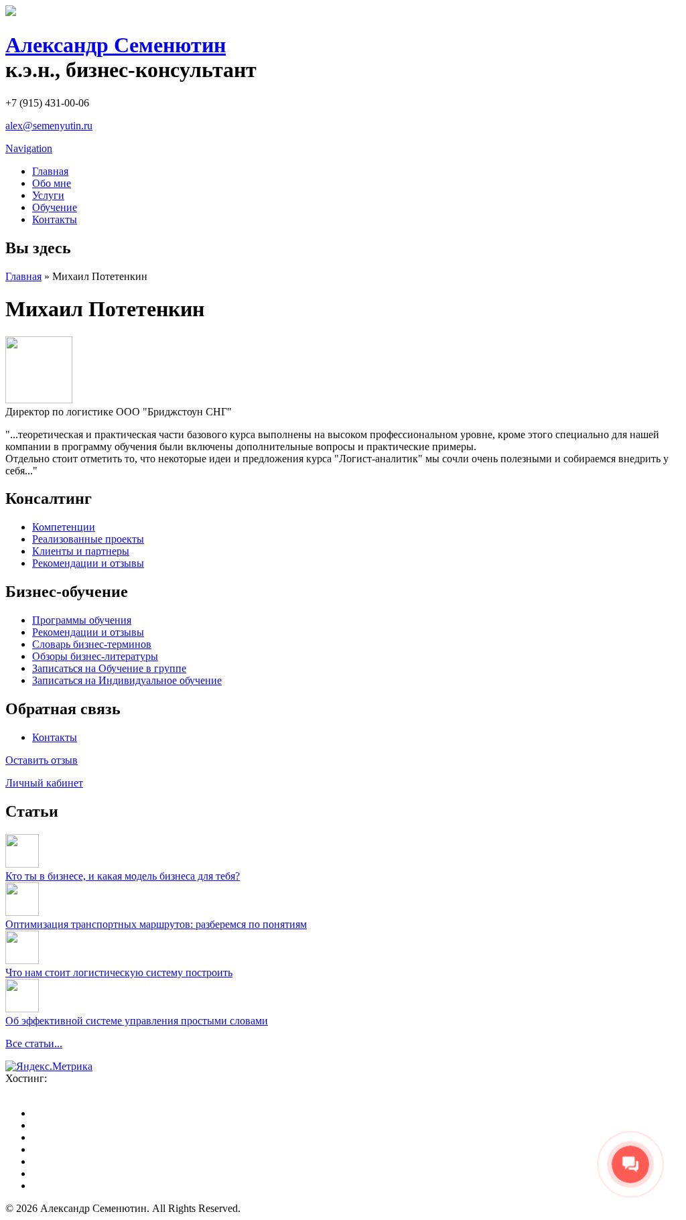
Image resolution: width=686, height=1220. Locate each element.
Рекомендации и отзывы (88, 563)
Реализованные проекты (88, 539)
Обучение (54, 207)
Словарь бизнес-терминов (91, 644)
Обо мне (51, 183)
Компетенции (63, 527)
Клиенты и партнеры (80, 551)
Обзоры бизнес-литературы (95, 656)
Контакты (54, 219)
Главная (50, 171)
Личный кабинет (44, 783)
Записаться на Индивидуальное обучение (127, 680)
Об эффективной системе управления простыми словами (136, 1020)
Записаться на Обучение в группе (109, 668)
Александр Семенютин (115, 45)
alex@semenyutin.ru (48, 125)
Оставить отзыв (41, 760)
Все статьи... (33, 1043)
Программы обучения (81, 620)
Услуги (48, 195)
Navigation (28, 148)
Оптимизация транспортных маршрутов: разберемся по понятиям (156, 924)
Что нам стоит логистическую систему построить (118, 972)
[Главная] (10, 12)
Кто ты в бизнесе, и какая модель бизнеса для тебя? (122, 876)
